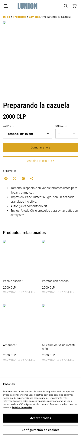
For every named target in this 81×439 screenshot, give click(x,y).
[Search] (65, 6)
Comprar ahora (40, 147)
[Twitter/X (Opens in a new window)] (14, 178)
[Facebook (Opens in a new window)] (6, 178)
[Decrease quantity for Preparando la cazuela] (59, 133)
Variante (8, 126)
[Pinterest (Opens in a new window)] (23, 178)
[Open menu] (6, 6)
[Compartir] (32, 178)
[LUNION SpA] (27, 6)
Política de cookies (22, 407)
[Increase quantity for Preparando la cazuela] (74, 133)
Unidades (61, 126)
